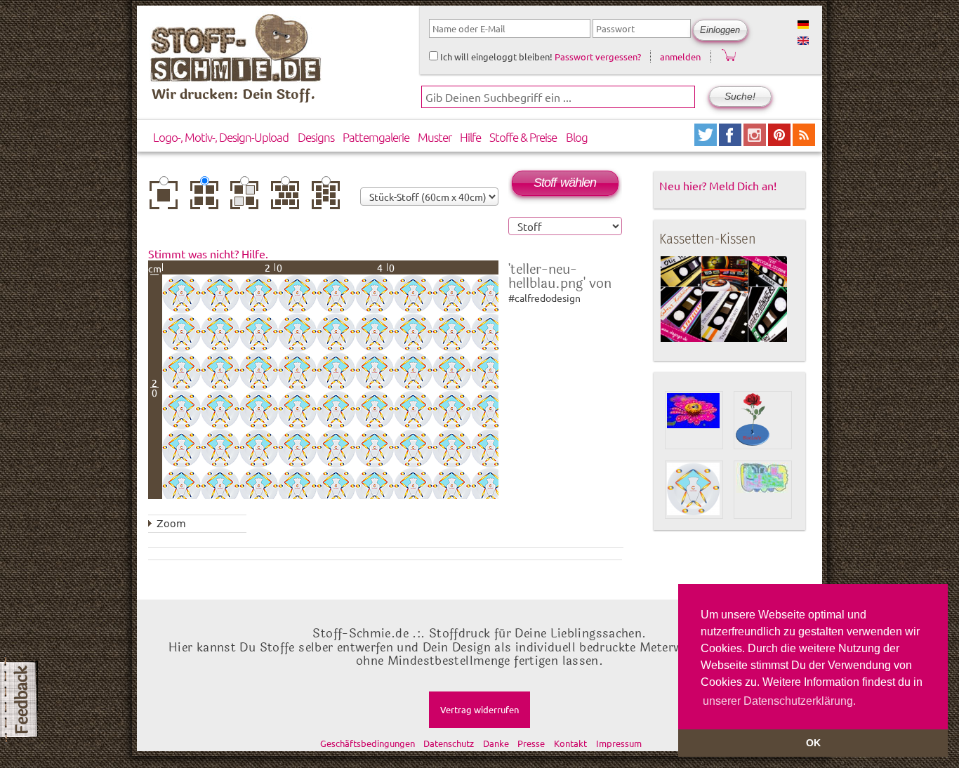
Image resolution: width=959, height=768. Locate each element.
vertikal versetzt (328, 200)
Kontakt (570, 743)
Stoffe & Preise (523, 137)
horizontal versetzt (288, 200)
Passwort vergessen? (598, 56)
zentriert (167, 195)
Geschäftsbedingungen (367, 743)
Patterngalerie (376, 137)
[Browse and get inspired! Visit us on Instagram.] (755, 140)
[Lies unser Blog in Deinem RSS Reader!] (804, 140)
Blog (577, 137)
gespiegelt (247, 195)
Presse (531, 743)
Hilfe (470, 137)
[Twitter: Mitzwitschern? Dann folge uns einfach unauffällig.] (706, 140)
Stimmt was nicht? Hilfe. (208, 253)
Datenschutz (448, 743)
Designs (316, 137)
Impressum (619, 743)
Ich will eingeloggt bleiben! (495, 56)
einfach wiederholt (207, 200)
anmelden (680, 56)
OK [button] (813, 742)
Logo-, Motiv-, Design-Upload (221, 137)
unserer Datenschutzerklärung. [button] (779, 701)
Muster (434, 137)
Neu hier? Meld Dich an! (717, 185)
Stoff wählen (565, 183)
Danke (496, 743)
